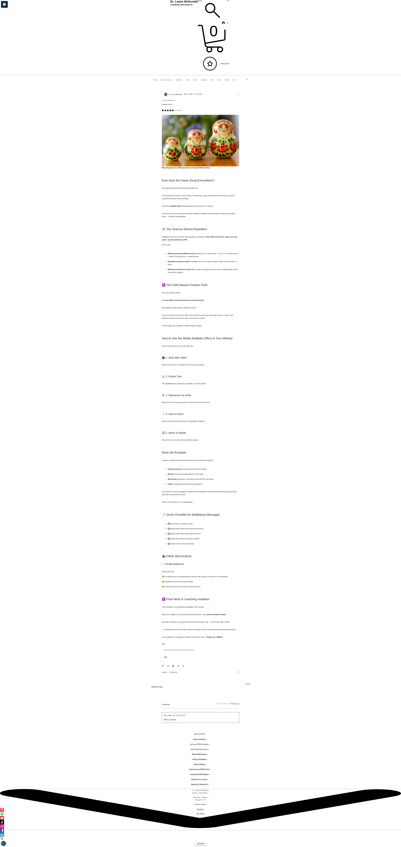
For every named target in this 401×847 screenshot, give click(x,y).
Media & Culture (174, 649)
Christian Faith (166, 649)
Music (212, 79)
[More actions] (238, 95)
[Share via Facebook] (163, 666)
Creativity (227, 79)
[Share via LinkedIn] (173, 666)
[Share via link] (178, 666)
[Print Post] (183, 666)
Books (218, 79)
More (234, 79)
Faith (165, 657)
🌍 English (200, 843)
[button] (247, 79)
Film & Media (179, 79)
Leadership (203, 79)
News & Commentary (166, 79)
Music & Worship (190, 649)
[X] (200, 838)
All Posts (155, 79)
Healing (195, 79)
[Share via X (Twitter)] (168, 666)
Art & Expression (182, 649)
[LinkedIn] (200, 834)
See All (247, 684)
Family (187, 79)
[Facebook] (200, 830)
